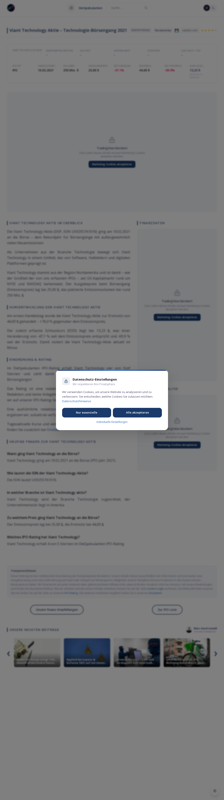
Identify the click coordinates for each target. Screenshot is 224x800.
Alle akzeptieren (137, 412)
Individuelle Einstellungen (112, 422)
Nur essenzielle (86, 412)
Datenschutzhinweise (76, 401)
